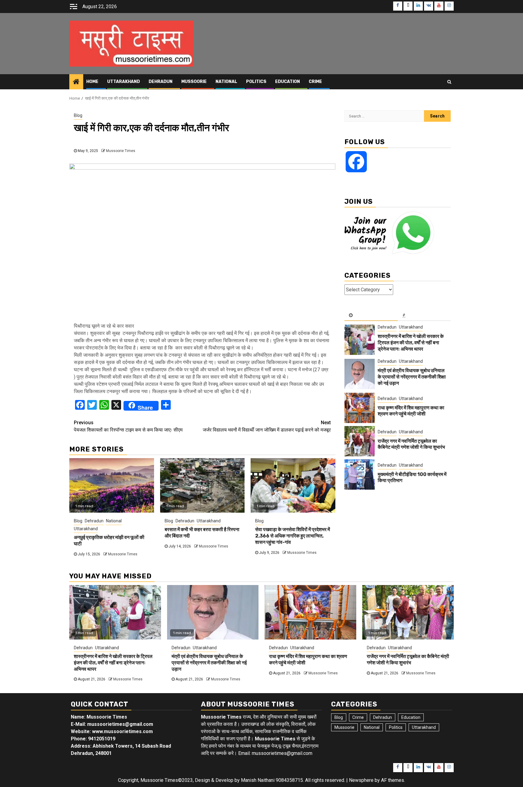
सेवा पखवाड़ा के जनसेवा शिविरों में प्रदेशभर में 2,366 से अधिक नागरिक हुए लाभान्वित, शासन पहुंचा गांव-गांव (292, 536)
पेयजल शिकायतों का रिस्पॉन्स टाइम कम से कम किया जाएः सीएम (128, 426)
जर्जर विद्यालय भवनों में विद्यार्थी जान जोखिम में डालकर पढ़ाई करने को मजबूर (267, 426)
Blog (78, 115)
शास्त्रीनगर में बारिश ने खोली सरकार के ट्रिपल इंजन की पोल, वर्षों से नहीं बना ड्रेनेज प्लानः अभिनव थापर (411, 342)
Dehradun (161, 81)
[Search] (449, 82)
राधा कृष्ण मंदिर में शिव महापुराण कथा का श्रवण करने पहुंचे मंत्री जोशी (411, 411)
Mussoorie (194, 81)
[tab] (371, 315)
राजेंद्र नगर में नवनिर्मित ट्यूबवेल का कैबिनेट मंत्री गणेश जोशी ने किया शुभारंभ (411, 444)
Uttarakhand (123, 81)
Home (92, 81)
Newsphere (361, 780)
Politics (256, 81)
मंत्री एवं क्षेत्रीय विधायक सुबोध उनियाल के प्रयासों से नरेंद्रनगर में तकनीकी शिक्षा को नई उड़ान (412, 377)
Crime (315, 81)
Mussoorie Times (120, 151)
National (226, 81)
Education (287, 81)
